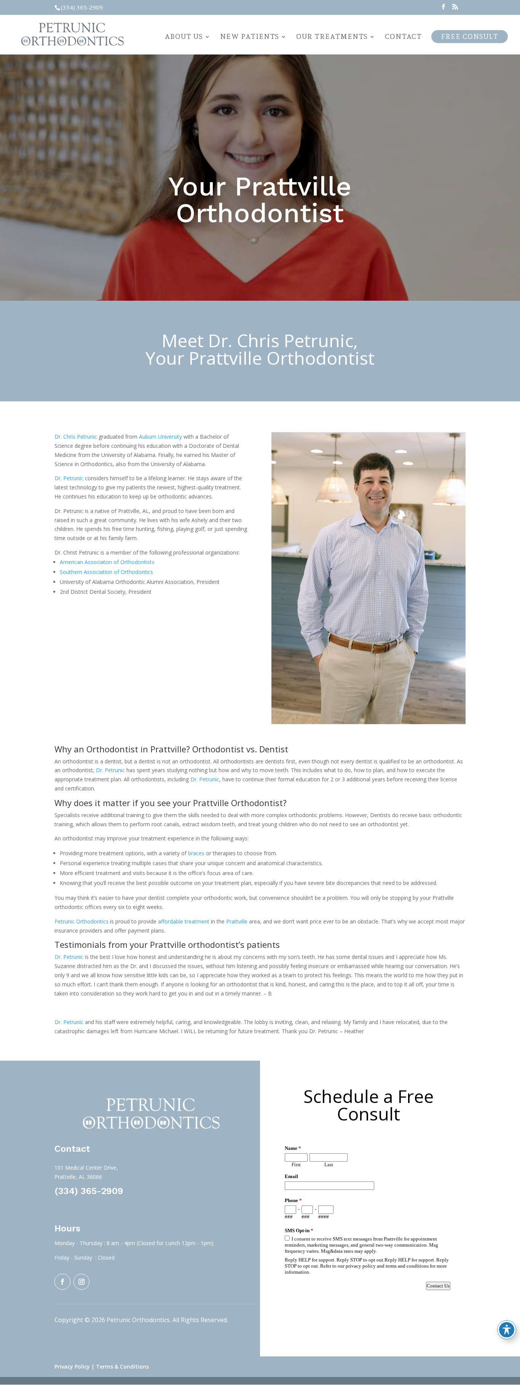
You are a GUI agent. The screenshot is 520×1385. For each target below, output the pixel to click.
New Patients (249, 37)
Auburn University (160, 436)
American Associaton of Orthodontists (107, 562)
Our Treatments (332, 37)
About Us (184, 37)
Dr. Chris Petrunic (75, 436)
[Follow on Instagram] (81, 1282)
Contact (403, 37)
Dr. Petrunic (68, 478)
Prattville (236, 921)
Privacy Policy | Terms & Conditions (101, 1366)
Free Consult (469, 36)
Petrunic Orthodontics (81, 921)
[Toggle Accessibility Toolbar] (507, 1330)
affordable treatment (182, 921)
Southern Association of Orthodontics (106, 571)
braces (196, 853)
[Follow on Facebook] (62, 1282)
